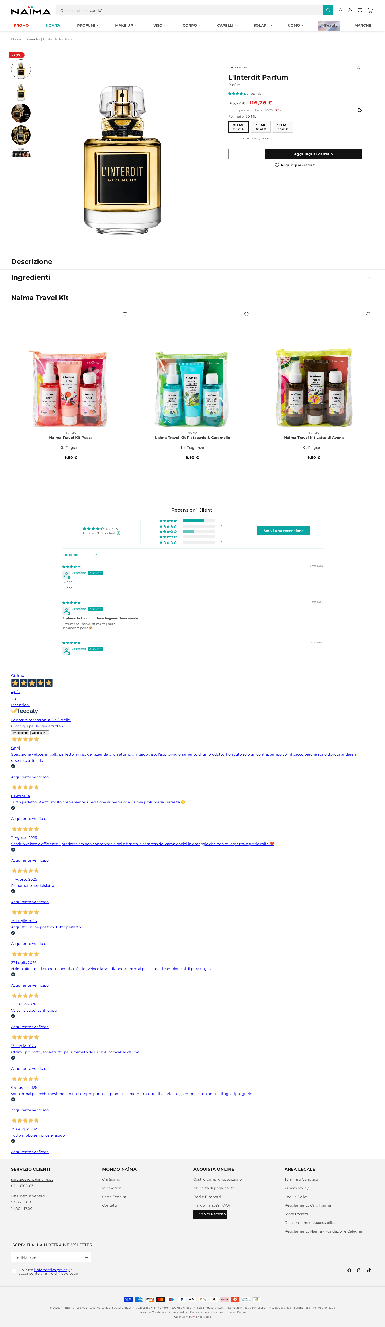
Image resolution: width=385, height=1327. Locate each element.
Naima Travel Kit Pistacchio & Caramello (192, 438)
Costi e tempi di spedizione (217, 1179)
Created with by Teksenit (192, 1316)
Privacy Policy (297, 1188)
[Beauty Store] (340, 10)
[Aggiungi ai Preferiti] (125, 314)
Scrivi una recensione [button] (284, 531)
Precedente (20, 732)
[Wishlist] (360, 10)
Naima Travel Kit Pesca (71, 438)
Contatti (109, 1205)
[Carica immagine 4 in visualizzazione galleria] (21, 135)
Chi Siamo (111, 1179)
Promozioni (112, 1188)
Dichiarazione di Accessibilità (310, 1223)
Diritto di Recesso (210, 1214)
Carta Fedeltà (114, 1197)
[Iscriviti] (86, 1257)
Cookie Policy (296, 1197)
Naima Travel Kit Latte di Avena (314, 438)
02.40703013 (22, 1186)
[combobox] (194, 10)
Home (16, 39)
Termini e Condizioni (303, 1179)
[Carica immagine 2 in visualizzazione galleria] (21, 91)
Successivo (39, 732)
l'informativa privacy (52, 1270)
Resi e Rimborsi (207, 1197)
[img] (71, 567)
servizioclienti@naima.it (32, 1179)
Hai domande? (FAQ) (211, 1205)
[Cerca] (328, 10)
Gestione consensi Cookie (229, 1312)
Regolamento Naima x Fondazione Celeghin (324, 1231)
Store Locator (296, 1214)
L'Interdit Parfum (57, 39)
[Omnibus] (360, 110)
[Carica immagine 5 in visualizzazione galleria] (21, 157)
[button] (87, 26)
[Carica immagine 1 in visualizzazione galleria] (21, 69)
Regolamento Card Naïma (308, 1205)
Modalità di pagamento (214, 1188)
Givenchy (32, 39)
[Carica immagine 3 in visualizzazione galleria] (21, 113)
